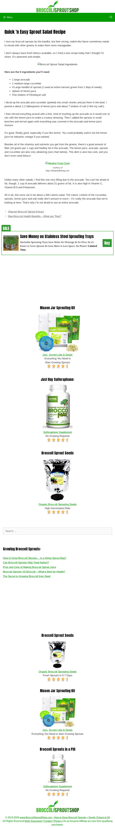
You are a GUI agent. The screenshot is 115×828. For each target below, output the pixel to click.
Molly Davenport (33, 821)
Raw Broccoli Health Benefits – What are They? (34, 216)
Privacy (58, 821)
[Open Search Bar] (111, 17)
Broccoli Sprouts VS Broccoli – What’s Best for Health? (34, 571)
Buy (107, 243)
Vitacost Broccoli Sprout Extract (26, 211)
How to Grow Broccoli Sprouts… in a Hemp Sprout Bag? (34, 558)
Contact (48, 821)
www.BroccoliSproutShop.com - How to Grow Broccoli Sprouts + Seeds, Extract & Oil (65, 817)
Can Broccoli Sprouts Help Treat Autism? (26, 562)
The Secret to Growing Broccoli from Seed (26, 576)
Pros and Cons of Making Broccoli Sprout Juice (29, 567)
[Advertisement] (57, 279)
